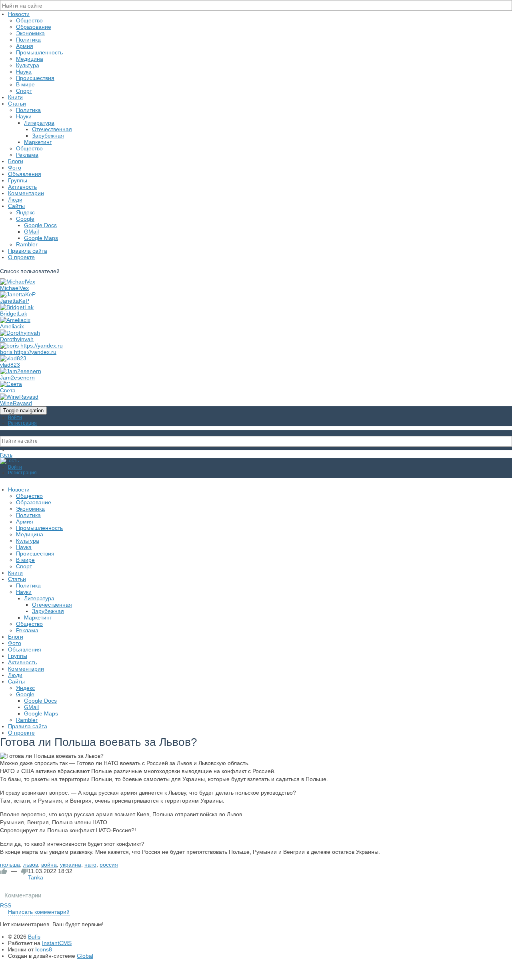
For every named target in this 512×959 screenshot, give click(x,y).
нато (90, 864)
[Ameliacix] (15, 320)
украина (70, 864)
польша (10, 864)
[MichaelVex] (17, 281)
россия (109, 864)
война (49, 864)
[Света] (11, 384)
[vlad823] (13, 358)
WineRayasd (16, 403)
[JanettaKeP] (18, 294)
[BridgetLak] (17, 307)
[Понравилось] (3, 871)
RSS (5, 905)
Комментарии (22, 895)
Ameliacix (12, 326)
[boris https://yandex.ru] (31, 345)
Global (85, 956)
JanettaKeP (14, 301)
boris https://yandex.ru (28, 352)
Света (8, 390)
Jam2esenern (17, 377)
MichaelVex (14, 288)
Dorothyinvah (17, 339)
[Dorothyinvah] (20, 333)
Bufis (34, 936)
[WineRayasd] (19, 397)
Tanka (35, 877)
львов (30, 864)
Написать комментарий (39, 912)
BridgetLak (13, 313)
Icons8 (43, 949)
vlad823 (10, 365)
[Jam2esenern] (20, 371)
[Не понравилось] (24, 871)
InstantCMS (57, 943)
